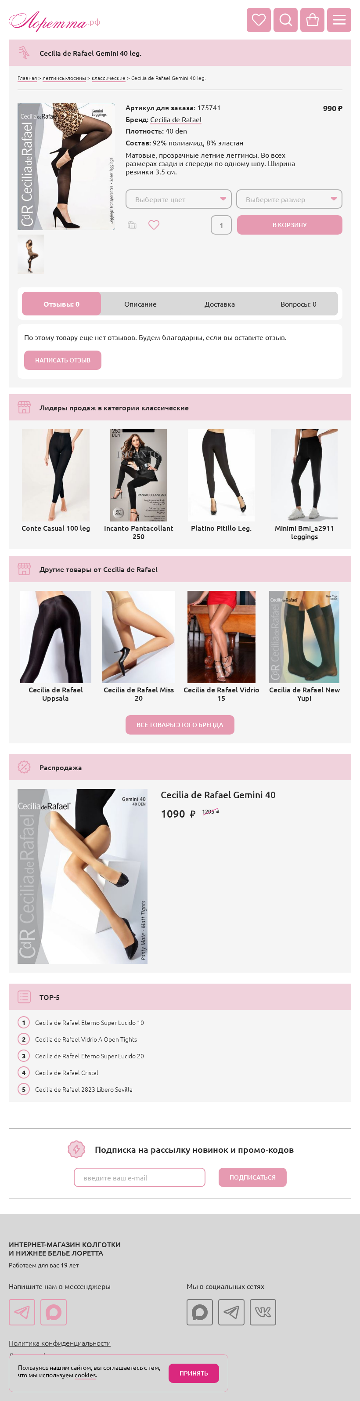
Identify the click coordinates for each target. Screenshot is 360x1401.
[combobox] (179, 199)
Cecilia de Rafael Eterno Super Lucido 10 (89, 1022)
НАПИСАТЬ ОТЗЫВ (62, 360)
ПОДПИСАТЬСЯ (253, 1177)
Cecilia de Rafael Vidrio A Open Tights (86, 1039)
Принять (194, 1373)
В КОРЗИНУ (290, 225)
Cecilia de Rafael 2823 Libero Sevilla (84, 1089)
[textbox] (170, 199)
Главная (27, 77)
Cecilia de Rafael (176, 119)
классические (109, 77)
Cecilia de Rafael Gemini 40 (218, 794)
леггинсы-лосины (64, 77)
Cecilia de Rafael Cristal (66, 1072)
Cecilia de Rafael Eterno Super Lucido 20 (89, 1055)
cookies (85, 1375)
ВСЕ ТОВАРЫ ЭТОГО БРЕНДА (180, 724)
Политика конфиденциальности (60, 1342)
